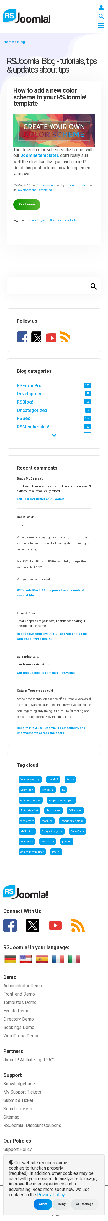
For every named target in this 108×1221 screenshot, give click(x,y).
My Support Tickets (22, 1092)
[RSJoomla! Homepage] (26, 15)
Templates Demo (20, 1002)
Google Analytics (52, 831)
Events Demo (16, 1010)
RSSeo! (24, 418)
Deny (61, 1204)
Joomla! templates (39, 155)
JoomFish (26, 789)
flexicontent (53, 810)
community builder (32, 851)
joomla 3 (53, 779)
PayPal (56, 851)
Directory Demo (18, 1019)
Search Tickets (17, 1108)
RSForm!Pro (29, 385)
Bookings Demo (18, 1027)
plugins (66, 841)
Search (93, 285)
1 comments (46, 185)
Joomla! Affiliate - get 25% (29, 1059)
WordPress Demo (20, 1035)
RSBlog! (25, 402)
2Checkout (75, 810)
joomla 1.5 (47, 841)
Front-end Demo (19, 994)
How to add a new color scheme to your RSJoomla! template (49, 97)
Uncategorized (32, 410)
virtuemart (27, 820)
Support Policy (17, 1149)
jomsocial (48, 789)
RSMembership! (33, 426)
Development (30, 393)
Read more (27, 204)
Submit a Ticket (18, 1100)
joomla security (30, 779)
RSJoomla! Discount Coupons (32, 1125)
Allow (43, 1204)
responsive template (61, 800)
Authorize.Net (29, 810)
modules (47, 820)
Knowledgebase (19, 1083)
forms (70, 779)
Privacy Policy (51, 1194)
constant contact (30, 800)
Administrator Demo (22, 985)
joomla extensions (72, 820)
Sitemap (11, 1117)
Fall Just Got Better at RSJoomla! (41, 499)
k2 (63, 789)
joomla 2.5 (26, 841)
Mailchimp (27, 831)
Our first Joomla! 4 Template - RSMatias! (46, 673)
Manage (87, 1204)
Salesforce (77, 831)
